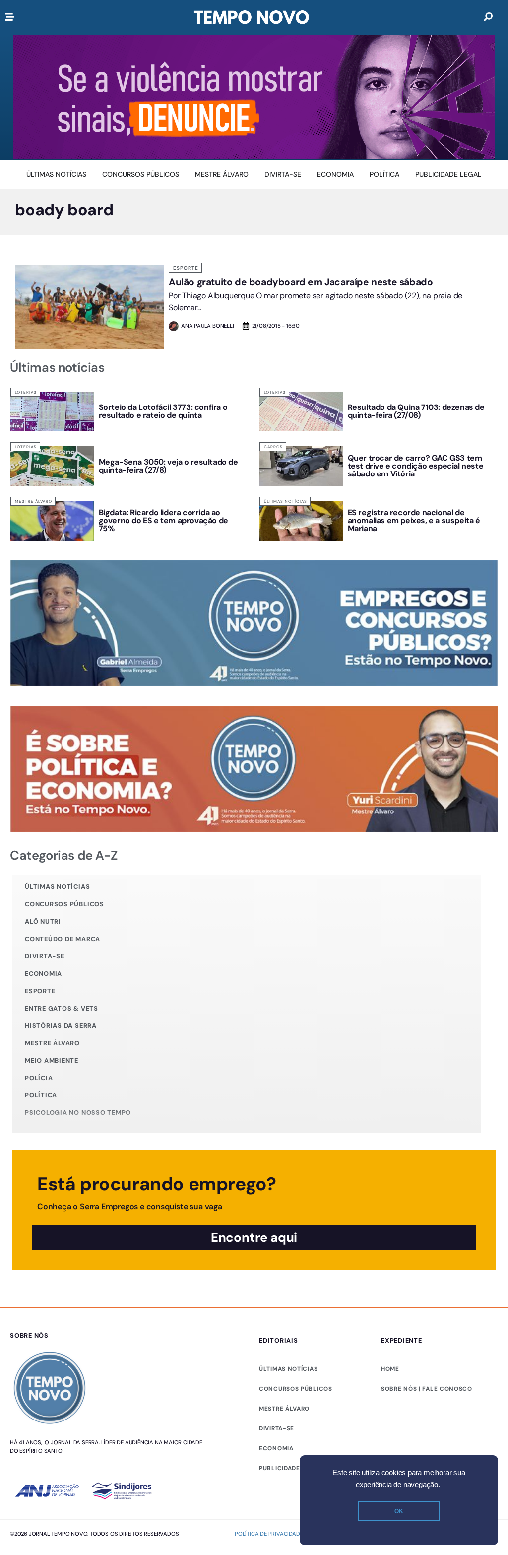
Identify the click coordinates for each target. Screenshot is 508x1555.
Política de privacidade (269, 1533)
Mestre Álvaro (33, 501)
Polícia (39, 1078)
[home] (251, 17)
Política (41, 1095)
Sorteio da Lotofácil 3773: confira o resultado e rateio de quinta (163, 411)
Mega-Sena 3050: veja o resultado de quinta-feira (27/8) (168, 466)
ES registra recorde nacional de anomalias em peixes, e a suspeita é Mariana (414, 520)
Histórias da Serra (61, 1025)
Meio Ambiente (51, 1060)
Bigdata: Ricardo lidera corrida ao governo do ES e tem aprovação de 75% (163, 520)
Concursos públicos (64, 904)
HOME (390, 1369)
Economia (43, 973)
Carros (273, 446)
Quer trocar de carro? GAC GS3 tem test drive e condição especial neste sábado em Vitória (416, 466)
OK (398, 1511)
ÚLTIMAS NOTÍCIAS (288, 1369)
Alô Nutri (43, 921)
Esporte (185, 268)
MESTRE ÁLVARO (284, 1409)
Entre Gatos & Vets (61, 1008)
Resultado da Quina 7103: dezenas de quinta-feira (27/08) (416, 411)
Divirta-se (44, 956)
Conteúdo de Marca (62, 939)
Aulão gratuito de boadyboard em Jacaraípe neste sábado (301, 282)
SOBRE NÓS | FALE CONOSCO (426, 1389)
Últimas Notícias (285, 501)
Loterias (26, 392)
